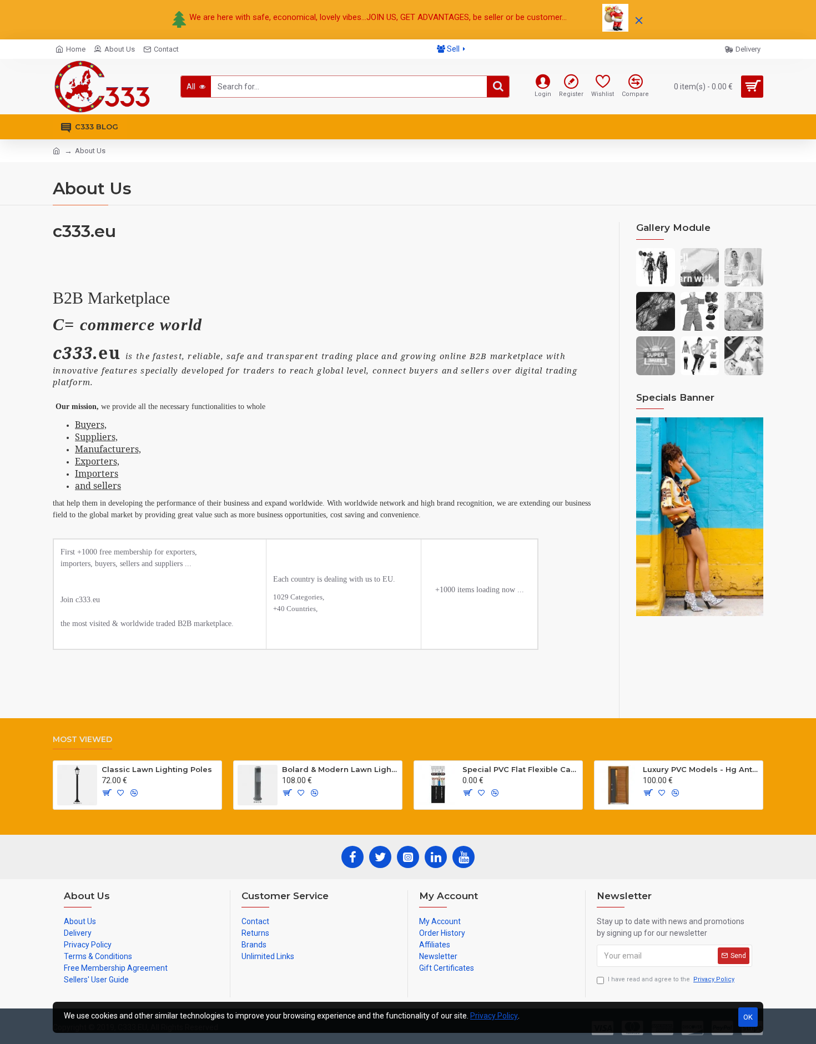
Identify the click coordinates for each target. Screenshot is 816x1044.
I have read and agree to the (671, 979)
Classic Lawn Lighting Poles (157, 769)
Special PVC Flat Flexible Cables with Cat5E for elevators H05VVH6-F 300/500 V (520, 769)
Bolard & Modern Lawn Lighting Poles (340, 769)
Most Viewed (82, 739)
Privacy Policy (494, 1015)
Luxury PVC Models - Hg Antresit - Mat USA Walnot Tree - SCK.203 (701, 769)
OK (748, 1017)
